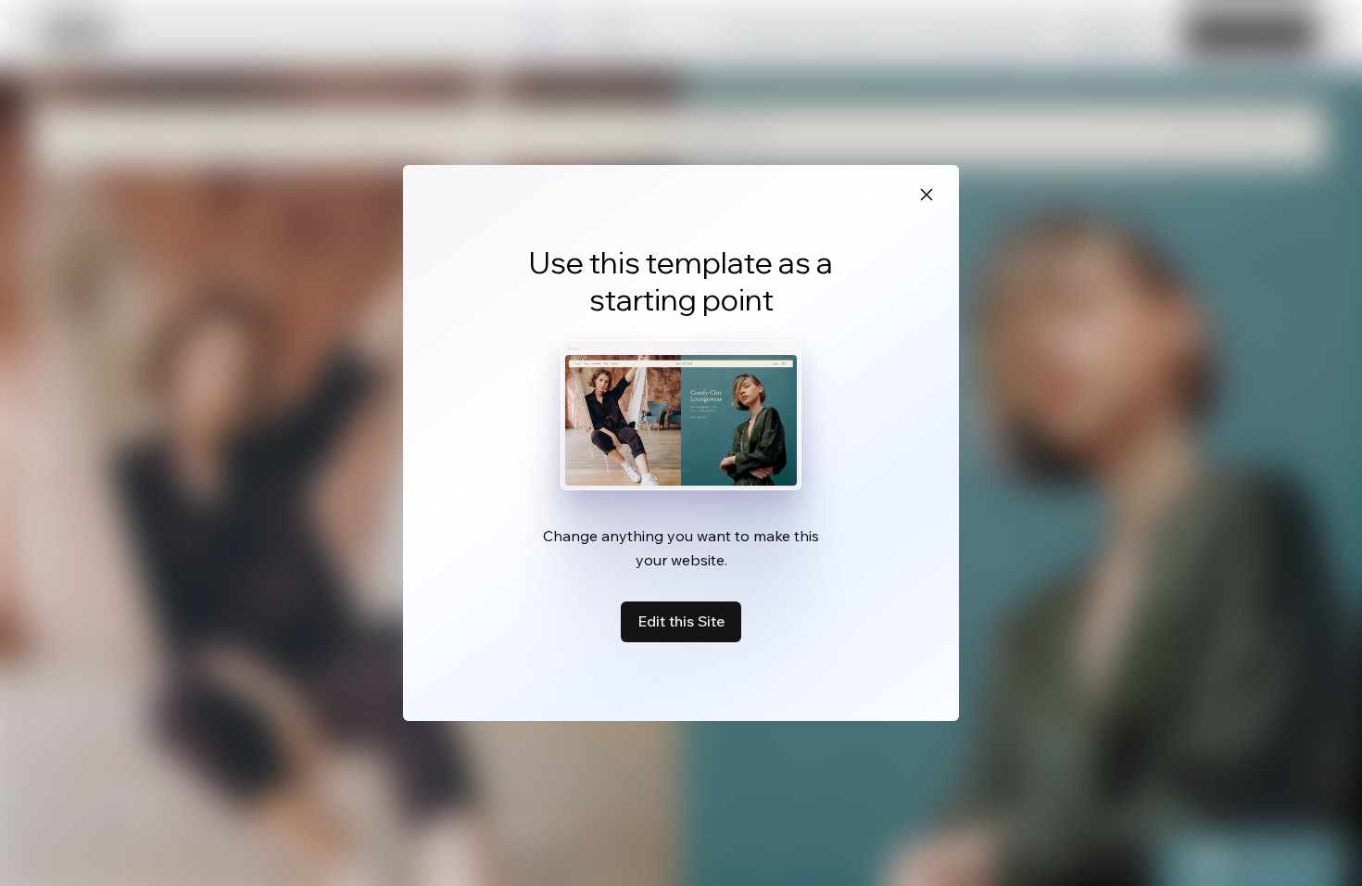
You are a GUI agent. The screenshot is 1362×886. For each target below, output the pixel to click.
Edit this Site (681, 621)
